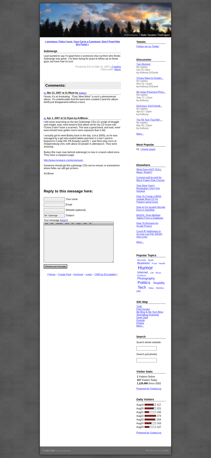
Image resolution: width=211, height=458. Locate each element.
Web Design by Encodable (157, 450)
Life (152, 272)
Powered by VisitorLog (148, 388)
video (85, 223)
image (78, 223)
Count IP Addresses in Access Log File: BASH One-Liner (149, 234)
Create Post (64, 274)
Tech (142, 287)
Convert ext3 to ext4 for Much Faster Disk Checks (150, 179)
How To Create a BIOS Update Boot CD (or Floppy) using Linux (148, 199)
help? (64, 220)
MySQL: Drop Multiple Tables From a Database (149, 216)
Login (89, 274)
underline (59, 223)
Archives (78, 274)
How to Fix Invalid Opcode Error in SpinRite (150, 208)
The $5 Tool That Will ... (149, 120)
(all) (138, 291)
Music (117, 69)
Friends (140, 320)
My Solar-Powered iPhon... (151, 92)
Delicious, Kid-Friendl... (149, 106)
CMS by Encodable (105, 274)
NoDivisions (131, 35)
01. (45, 93)
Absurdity (141, 260)
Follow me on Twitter (147, 46)
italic (52, 223)
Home (52, 274)
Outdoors (141, 275)
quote (67, 223)
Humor (145, 268)
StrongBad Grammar (147, 314)
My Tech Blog (155, 312)
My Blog (140, 312)
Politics (144, 282)
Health (162, 263)
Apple (151, 260)
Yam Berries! (143, 64)
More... (140, 134)
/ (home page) (148, 149)
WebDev (160, 288)
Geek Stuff (142, 317)
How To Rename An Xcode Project (147, 224)
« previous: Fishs (55, 41)
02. (45, 118)
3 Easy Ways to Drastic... (149, 78)
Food (154, 263)
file (90, 223)
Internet (142, 272)
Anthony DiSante (62, 451)
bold (46, 223)
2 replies (116, 66)
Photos (140, 323)
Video (151, 288)
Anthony (82, 93)
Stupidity (159, 283)
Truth (139, 306)
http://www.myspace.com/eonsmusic (63, 160)
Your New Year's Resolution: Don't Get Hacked (148, 188)
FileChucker (143, 309)
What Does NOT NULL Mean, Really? (149, 171)
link (73, 223)
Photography (146, 278)
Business (143, 263)
